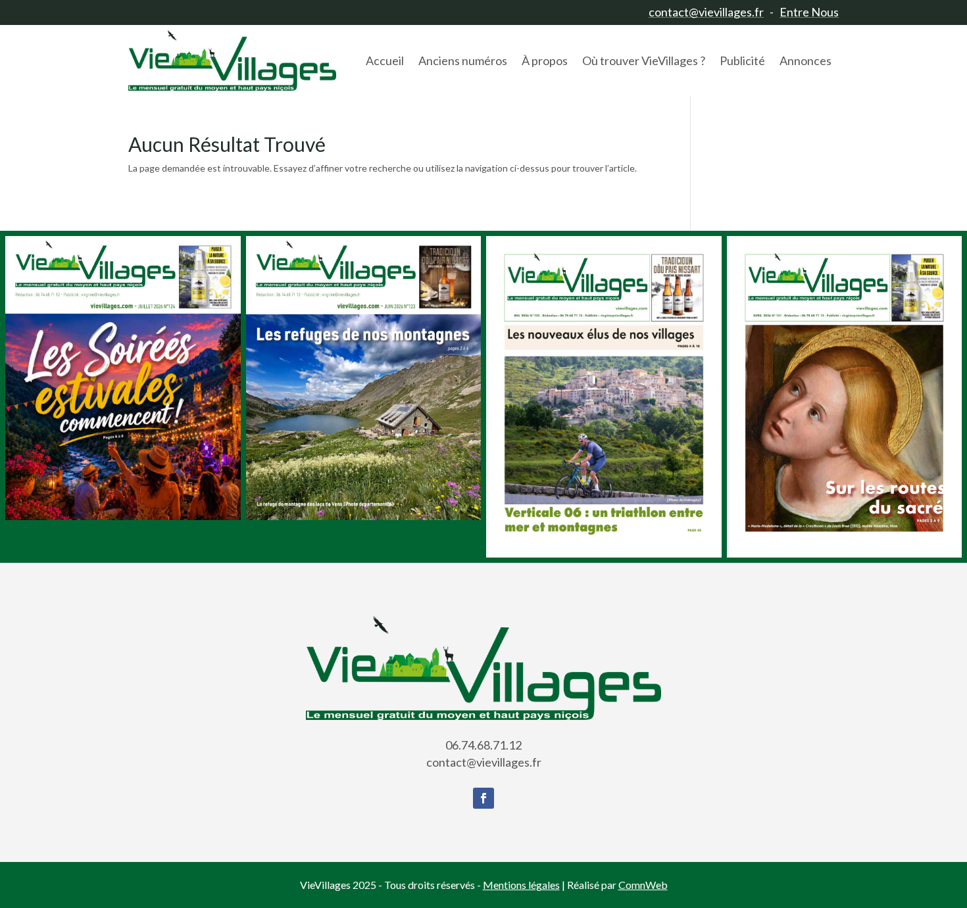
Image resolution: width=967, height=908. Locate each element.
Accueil (385, 60)
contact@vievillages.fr (706, 12)
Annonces (805, 60)
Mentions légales (521, 884)
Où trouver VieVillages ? (643, 60)
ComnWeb (643, 884)
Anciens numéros (462, 60)
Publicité (742, 60)
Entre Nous (809, 12)
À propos (545, 60)
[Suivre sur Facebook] (483, 798)
